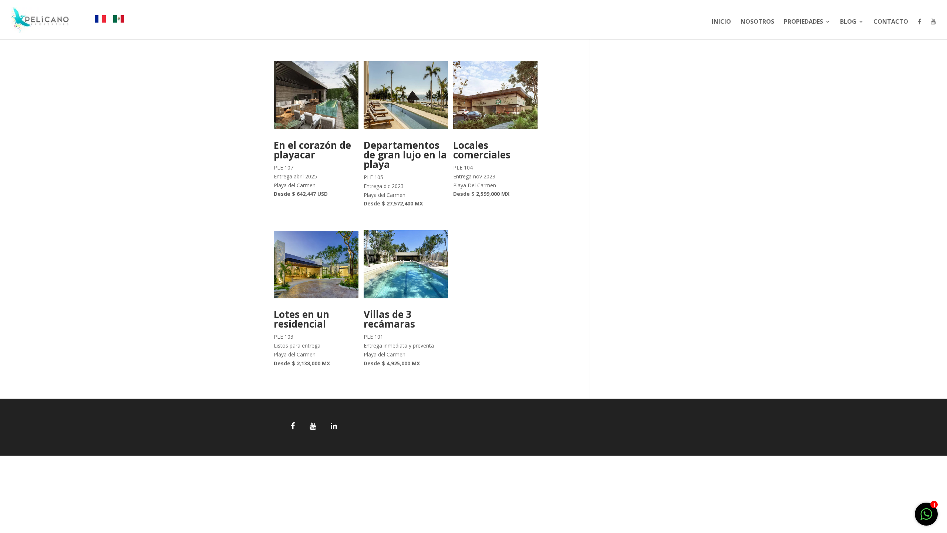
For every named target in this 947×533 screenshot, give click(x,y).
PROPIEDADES (803, 22)
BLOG (848, 22)
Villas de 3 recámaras (389, 319)
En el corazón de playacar (312, 149)
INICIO (721, 22)
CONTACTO (890, 22)
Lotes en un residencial (301, 319)
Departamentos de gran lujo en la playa (405, 154)
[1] (926, 518)
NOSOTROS (757, 22)
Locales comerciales (481, 149)
